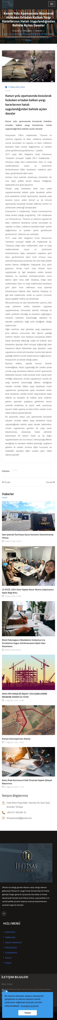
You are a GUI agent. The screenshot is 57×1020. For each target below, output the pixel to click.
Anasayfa (16, 30)
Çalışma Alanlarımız (13, 942)
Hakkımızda (10, 937)
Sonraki (49, 482)
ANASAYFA (10, 932)
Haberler (38, 30)
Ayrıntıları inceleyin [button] (30, 1006)
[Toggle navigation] (51, 4)
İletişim (8, 962)
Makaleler (28, 30)
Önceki (7, 482)
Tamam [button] (27, 1013)
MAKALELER (11, 947)
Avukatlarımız (11, 952)
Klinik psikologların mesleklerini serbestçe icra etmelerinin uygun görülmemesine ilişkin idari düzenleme (23, 643)
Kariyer (8, 957)
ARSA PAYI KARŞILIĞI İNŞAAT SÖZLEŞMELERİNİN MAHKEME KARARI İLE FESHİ (24, 695)
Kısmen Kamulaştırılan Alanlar (16, 738)
